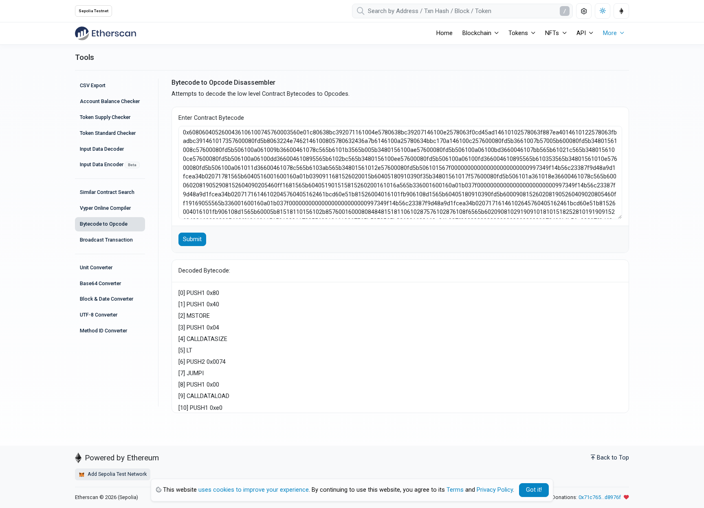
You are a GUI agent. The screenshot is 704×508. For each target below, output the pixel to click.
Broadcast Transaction (106, 240)
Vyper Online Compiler (105, 208)
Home (444, 33)
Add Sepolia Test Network (116, 474)
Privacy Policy (495, 489)
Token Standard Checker (108, 133)
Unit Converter (96, 267)
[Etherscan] (105, 33)
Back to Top (613, 457)
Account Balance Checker (110, 101)
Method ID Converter (103, 331)
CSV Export (93, 85)
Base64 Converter (100, 283)
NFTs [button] (552, 33)
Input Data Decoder (102, 149)
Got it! (534, 489)
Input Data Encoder (108, 164)
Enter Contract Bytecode (211, 117)
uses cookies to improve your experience (253, 489)
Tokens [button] (518, 33)
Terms (455, 489)
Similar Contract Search (107, 192)
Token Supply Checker (105, 117)
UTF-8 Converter (98, 315)
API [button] (581, 33)
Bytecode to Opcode (104, 224)
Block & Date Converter (106, 299)
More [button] (610, 33)
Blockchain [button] (476, 33)
